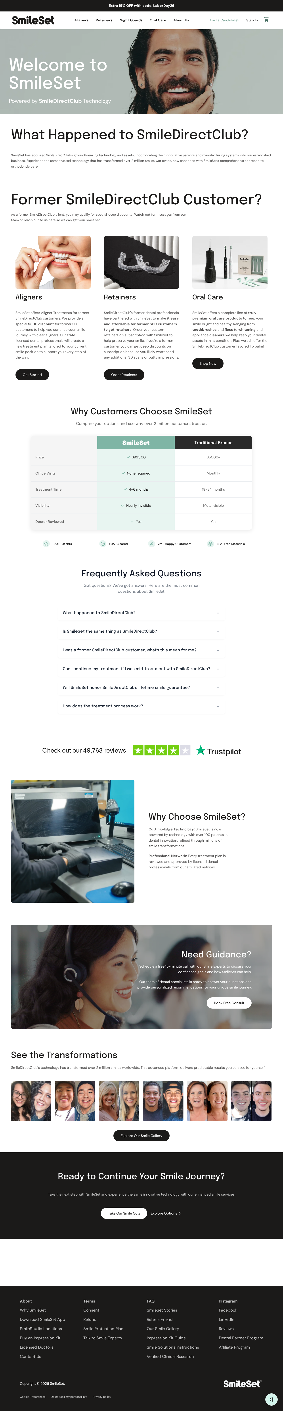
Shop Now (208, 363)
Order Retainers (124, 374)
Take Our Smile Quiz (124, 1213)
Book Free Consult (229, 1003)
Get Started (32, 374)
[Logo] (33, 20)
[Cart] (266, 20)
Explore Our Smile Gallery (141, 1135)
